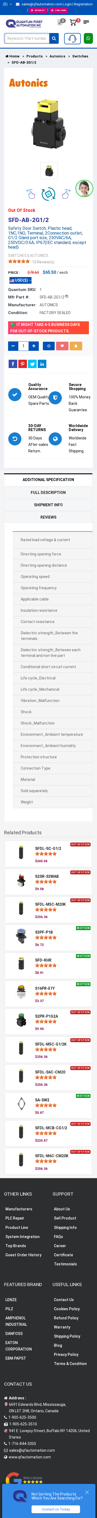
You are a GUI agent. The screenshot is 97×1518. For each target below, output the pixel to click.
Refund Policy (66, 1318)
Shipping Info (65, 1227)
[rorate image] (31, 193)
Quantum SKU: (22, 289)
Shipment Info (48, 505)
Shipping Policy (67, 1336)
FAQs (58, 1237)
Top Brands (15, 1246)
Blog (58, 1345)
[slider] (19, 261)
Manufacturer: (22, 305)
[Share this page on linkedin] (42, 363)
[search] (54, 38)
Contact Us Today (56, 1509)
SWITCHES (17, 255)
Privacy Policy (66, 1354)
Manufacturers (18, 1209)
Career (60, 1246)
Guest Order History (23, 1255)
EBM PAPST (15, 1358)
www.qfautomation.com (30, 1457)
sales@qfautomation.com (41, 4)
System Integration (22, 1237)
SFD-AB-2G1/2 (24, 62)
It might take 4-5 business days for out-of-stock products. (45, 327)
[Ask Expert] (72, 38)
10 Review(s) (43, 262)
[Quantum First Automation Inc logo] (24, 23)
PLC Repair (14, 1218)
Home (14, 56)
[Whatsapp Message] (88, 38)
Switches (80, 56)
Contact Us (64, 1300)
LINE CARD (60, 10)
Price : (14, 273)
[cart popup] (73, 23)
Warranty (62, 1327)
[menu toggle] (86, 23)
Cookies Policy (67, 1309)
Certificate (63, 1255)
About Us (62, 1209)
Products (34, 56)
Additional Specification (48, 480)
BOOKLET (40, 10)
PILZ (9, 1309)
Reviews (48, 517)
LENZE (11, 1300)
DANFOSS (14, 1333)
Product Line (16, 1227)
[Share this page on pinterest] (22, 363)
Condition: (18, 312)
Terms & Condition (70, 1364)
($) (5, 4)
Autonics (57, 56)
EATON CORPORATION (18, 1346)
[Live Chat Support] (84, 188)
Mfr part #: (18, 297)
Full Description (48, 492)
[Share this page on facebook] (13, 363)
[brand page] (28, 82)
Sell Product (65, 1218)
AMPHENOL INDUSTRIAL (16, 1321)
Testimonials (65, 1264)
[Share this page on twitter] (32, 363)
